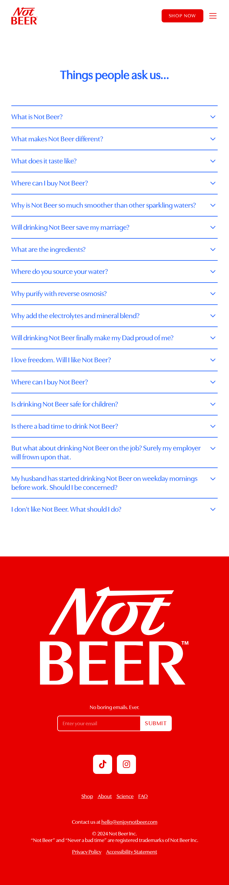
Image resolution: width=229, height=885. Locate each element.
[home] (24, 15)
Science (125, 796)
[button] (212, 16)
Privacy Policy (86, 852)
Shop (87, 796)
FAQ (143, 796)
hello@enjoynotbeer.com (129, 822)
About (105, 796)
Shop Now (182, 16)
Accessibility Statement (131, 852)
